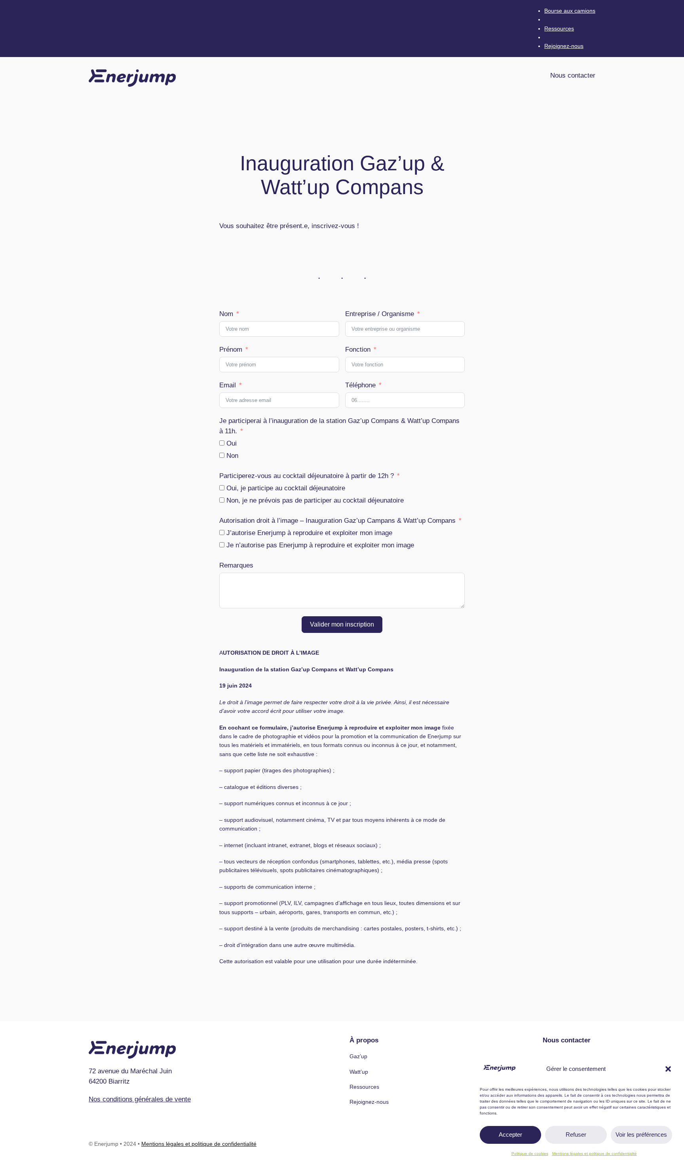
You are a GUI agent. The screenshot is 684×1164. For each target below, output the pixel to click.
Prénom (230, 349)
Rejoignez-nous (563, 46)
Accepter (510, 1134)
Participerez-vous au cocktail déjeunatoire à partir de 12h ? (306, 476)
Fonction (357, 349)
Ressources (559, 28)
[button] (668, 1069)
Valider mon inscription (342, 624)
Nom (226, 314)
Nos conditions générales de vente (140, 1099)
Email (227, 385)
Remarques (236, 565)
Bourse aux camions (569, 11)
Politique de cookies (529, 1153)
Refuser (576, 1134)
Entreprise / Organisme (379, 314)
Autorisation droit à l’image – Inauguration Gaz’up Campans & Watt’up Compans (337, 520)
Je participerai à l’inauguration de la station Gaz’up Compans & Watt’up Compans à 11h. (339, 426)
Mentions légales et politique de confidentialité (594, 1153)
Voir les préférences (641, 1134)
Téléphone (360, 385)
